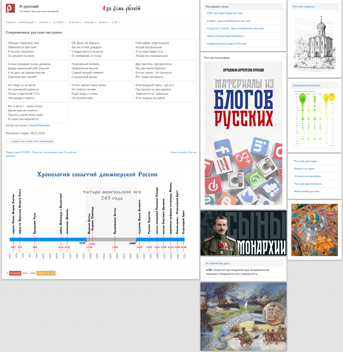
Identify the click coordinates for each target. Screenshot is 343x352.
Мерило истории (304, 168)
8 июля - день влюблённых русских (229, 20)
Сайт (115, 22)
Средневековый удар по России (226, 43)
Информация (26, 22)
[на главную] (121, 8)
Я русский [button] (15, 273)
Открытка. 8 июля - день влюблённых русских (235, 28)
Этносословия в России (183, 152)
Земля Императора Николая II (225, 36)
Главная (11, 22)
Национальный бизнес (307, 85)
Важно (103, 22)
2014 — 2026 (29, 273)
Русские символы (304, 6)
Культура (74, 22)
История (58, 22)
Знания (44, 22)
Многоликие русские (306, 191)
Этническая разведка (307, 176)
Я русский (28, 6)
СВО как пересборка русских (225, 13)
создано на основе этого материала (32, 141)
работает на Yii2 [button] (46, 273)
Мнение (89, 22)
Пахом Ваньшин (39, 125)
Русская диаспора (305, 161)
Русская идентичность (308, 183)
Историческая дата (217, 263)
